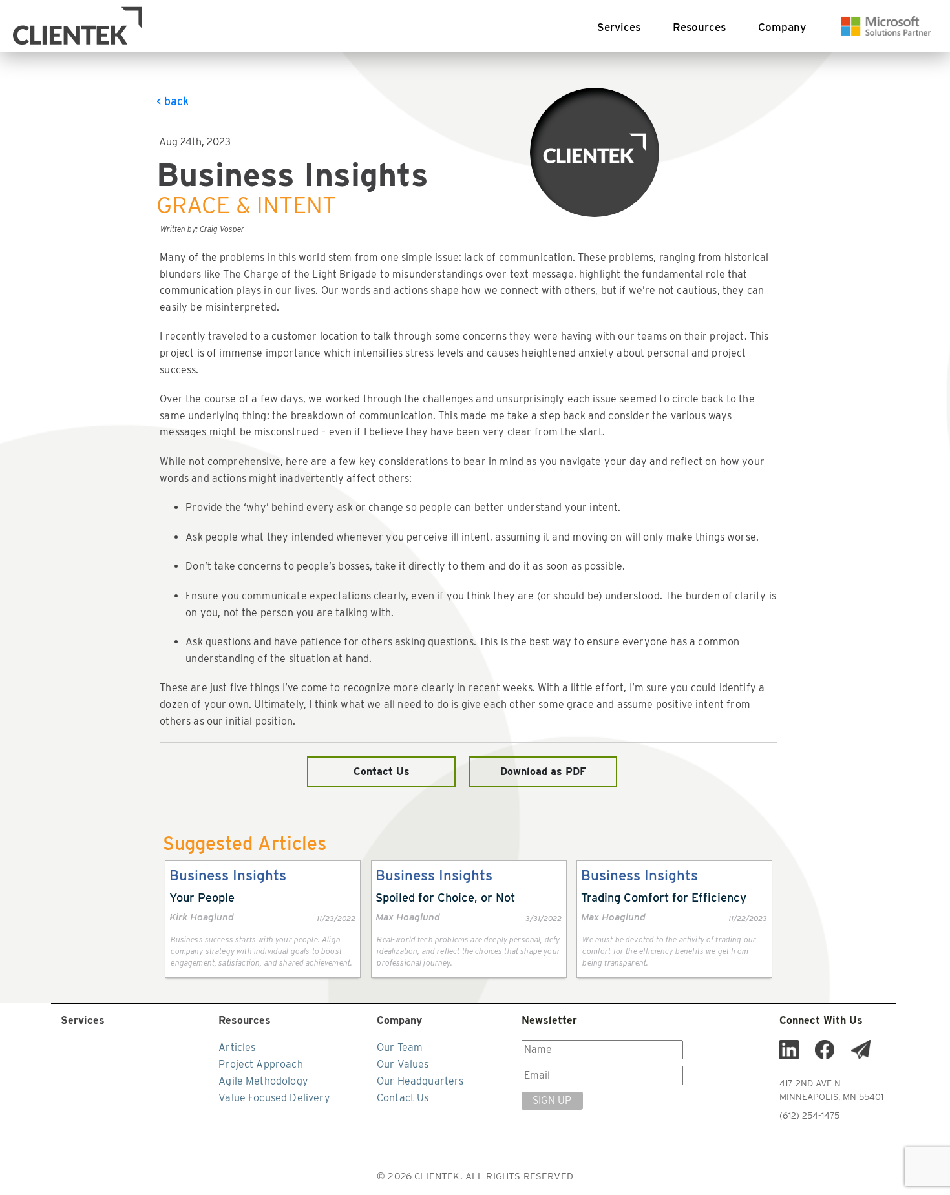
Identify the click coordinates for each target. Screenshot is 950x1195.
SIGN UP (552, 1100)
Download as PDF (543, 771)
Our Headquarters (420, 1081)
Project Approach (260, 1064)
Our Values (403, 1064)
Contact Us (382, 771)
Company (782, 27)
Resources (699, 27)
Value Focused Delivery (274, 1098)
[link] (263, 919)
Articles (236, 1047)
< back (172, 101)
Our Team (400, 1047)
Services (618, 27)
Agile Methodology (263, 1081)
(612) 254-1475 (809, 1115)
